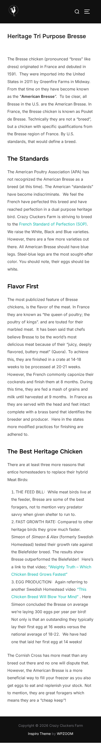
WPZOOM (65, 733)
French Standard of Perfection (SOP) (53, 224)
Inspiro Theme (39, 733)
